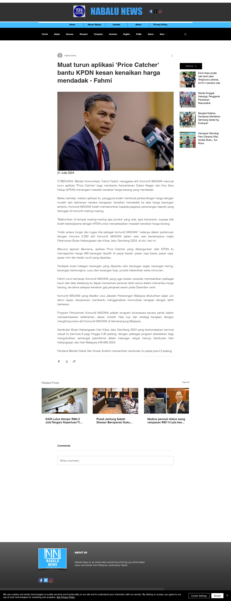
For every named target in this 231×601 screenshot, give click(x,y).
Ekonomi (84, 34)
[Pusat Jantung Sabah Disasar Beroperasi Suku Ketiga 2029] (115, 401)
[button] (185, 34)
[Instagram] (160, 11)
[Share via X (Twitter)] (66, 361)
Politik (139, 34)
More (162, 34)
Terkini (45, 34)
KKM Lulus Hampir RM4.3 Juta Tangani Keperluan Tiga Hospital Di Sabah (64, 420)
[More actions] (172, 55)
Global (57, 34)
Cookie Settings (199, 595)
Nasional (113, 34)
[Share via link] (74, 361)
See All (185, 382)
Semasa (69, 34)
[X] (155, 11)
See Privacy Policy (66, 597)
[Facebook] (150, 11)
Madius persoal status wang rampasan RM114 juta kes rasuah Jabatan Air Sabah (166, 420)
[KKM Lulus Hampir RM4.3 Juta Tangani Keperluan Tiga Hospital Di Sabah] (64, 401)
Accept (217, 595)
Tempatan (98, 34)
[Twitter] (46, 580)
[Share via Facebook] (58, 361)
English (126, 34)
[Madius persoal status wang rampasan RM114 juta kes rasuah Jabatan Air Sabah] (166, 401)
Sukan (151, 34)
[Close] (227, 595)
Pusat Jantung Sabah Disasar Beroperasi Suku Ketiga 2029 (113, 420)
